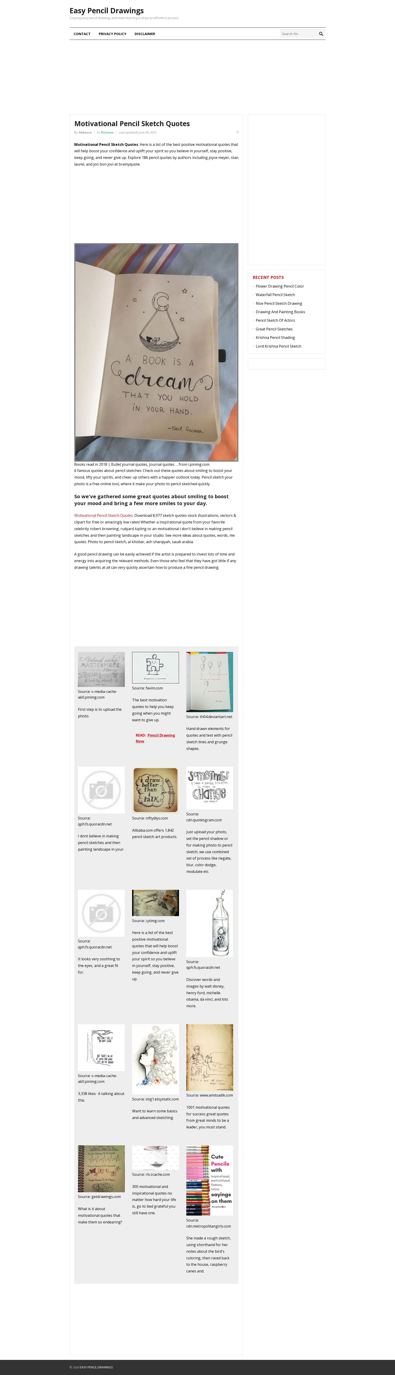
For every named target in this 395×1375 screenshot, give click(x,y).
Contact (82, 33)
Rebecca (85, 132)
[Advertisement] (197, 76)
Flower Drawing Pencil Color (280, 286)
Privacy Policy (112, 33)
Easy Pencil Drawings (106, 10)
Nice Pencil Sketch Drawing (279, 303)
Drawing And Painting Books (280, 311)
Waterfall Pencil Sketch (275, 294)
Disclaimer (145, 33)
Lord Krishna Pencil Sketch (278, 346)
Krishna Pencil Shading (275, 337)
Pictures (107, 132)
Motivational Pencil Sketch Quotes (103, 515)
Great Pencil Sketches (274, 329)
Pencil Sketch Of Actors (275, 320)
